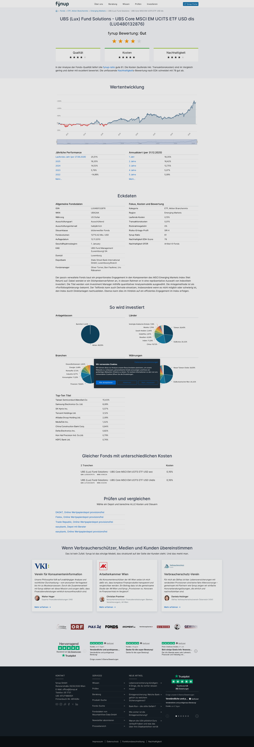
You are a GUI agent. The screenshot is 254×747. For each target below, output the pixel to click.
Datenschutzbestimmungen (146, 362)
